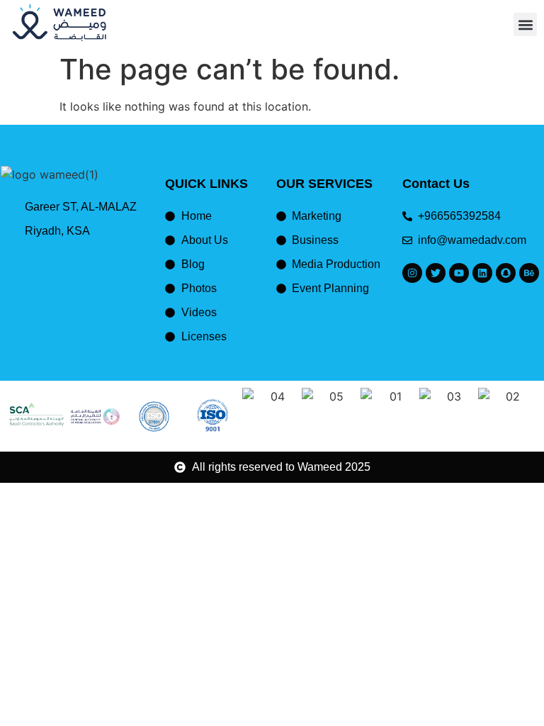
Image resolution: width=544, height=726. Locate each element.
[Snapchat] (506, 273)
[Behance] (529, 273)
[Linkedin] (482, 273)
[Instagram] (412, 273)
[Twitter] (436, 273)
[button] (525, 24)
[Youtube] (459, 273)
